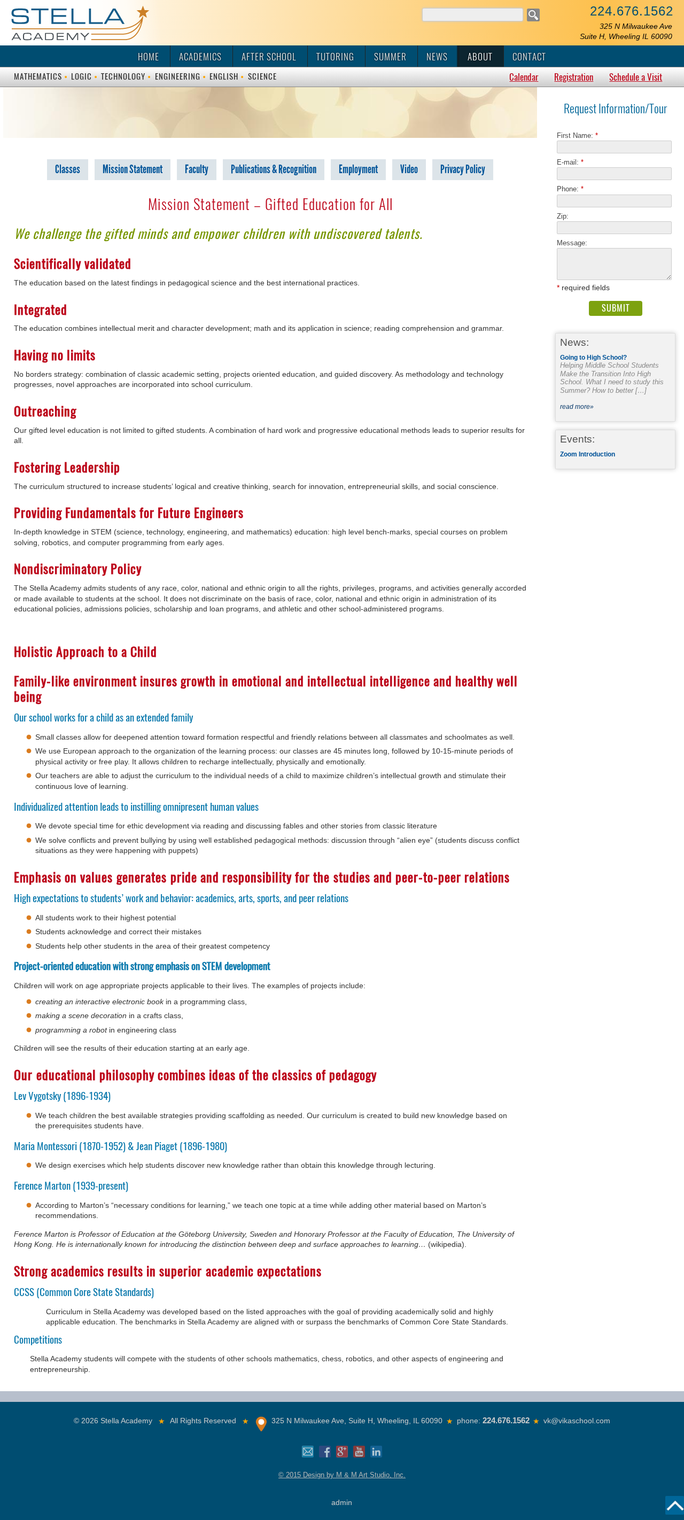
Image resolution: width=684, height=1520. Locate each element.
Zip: (566, 216)
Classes (67, 169)
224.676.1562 (631, 11)
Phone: (570, 189)
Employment (358, 169)
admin (341, 1502)
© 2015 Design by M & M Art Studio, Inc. (342, 1475)
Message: (572, 243)
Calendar (523, 77)
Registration (573, 77)
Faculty (196, 169)
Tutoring (335, 56)
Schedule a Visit (635, 77)
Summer (390, 56)
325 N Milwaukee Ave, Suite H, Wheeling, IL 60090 (356, 1420)
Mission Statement (132, 169)
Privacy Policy (462, 169)
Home (148, 56)
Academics (200, 56)
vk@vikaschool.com (576, 1420)
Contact (529, 56)
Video (409, 169)
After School (269, 56)
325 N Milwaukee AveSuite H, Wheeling (626, 31)
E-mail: (570, 162)
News (437, 56)
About (480, 56)
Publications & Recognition (273, 169)
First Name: (577, 135)
